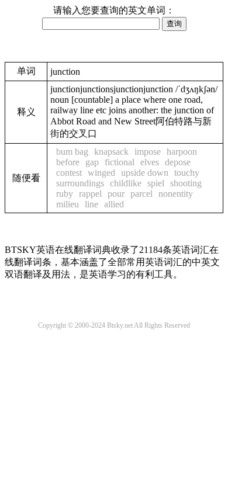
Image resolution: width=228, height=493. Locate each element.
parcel (141, 194)
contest (69, 173)
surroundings (80, 183)
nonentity (175, 194)
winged (101, 173)
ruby (64, 194)
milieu (67, 204)
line (91, 204)
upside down (144, 173)
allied (114, 204)
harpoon (182, 152)
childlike (125, 183)
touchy (186, 173)
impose (147, 152)
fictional (119, 162)
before (68, 162)
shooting (186, 183)
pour (116, 194)
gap (92, 162)
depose (178, 162)
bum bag (72, 152)
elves (149, 162)
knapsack (111, 152)
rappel (90, 194)
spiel (155, 183)
